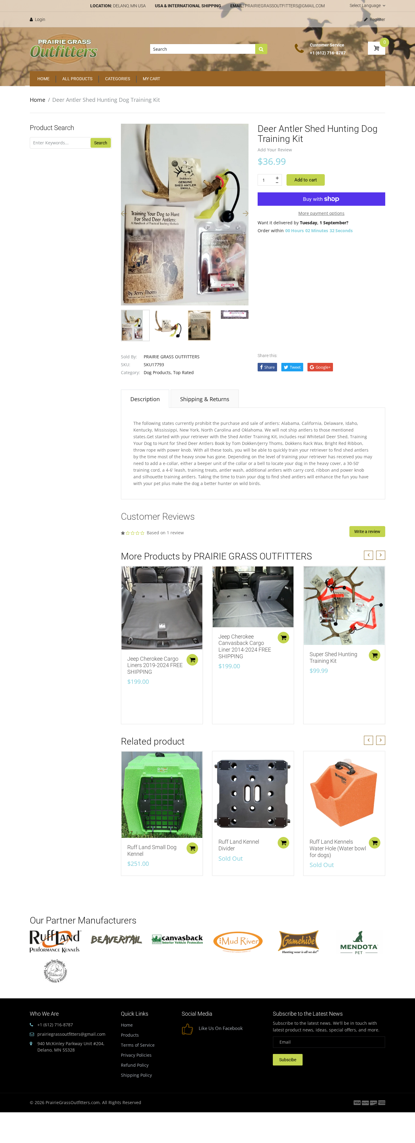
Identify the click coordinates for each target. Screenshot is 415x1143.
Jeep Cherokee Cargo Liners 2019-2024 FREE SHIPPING (155, 665)
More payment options (321, 213)
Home (37, 99)
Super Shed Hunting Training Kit (333, 657)
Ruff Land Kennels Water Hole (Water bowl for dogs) (338, 848)
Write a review (367, 531)
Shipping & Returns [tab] (204, 399)
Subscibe (287, 1059)
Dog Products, (158, 372)
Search (100, 142)
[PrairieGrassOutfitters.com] (64, 48)
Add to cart (305, 180)
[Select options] (192, 660)
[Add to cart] (374, 655)
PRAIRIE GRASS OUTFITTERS (172, 357)
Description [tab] (145, 399)
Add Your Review (275, 150)
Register (377, 19)
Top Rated (183, 372)
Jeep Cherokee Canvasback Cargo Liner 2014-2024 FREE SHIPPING (244, 646)
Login (39, 19)
